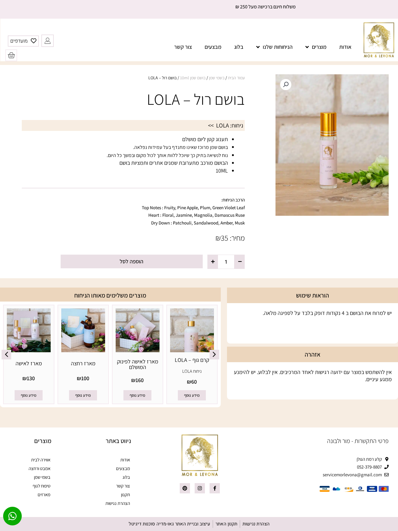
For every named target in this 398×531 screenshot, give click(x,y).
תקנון (125, 494)
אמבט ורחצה (39, 468)
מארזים (44, 494)
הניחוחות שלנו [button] (278, 46)
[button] (285, 84)
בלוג (238, 46)
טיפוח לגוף (41, 486)
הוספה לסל (131, 261)
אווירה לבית (40, 460)
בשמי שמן (216, 78)
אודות (345, 46)
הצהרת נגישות (117, 503)
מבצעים (213, 46)
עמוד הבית (236, 78)
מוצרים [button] (319, 46)
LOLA (222, 125)
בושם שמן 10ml (193, 78)
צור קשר (183, 46)
